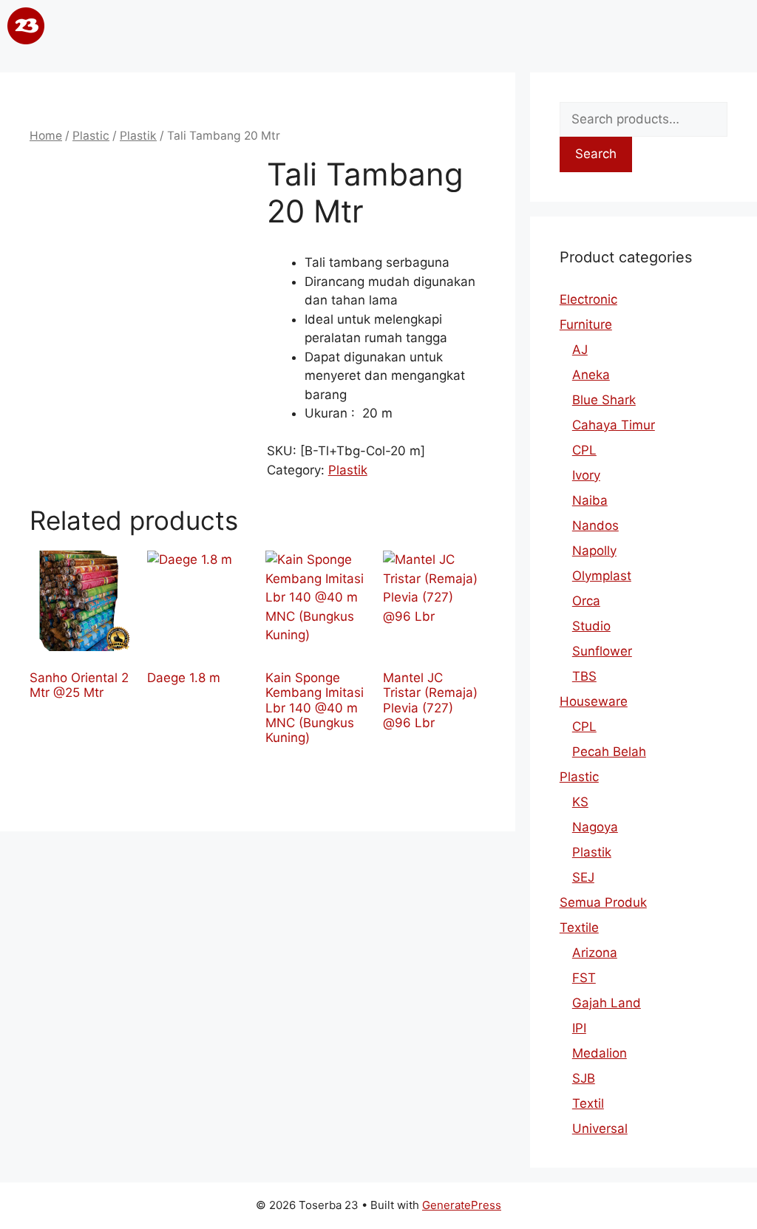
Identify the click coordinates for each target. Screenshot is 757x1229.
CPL (584, 450)
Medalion (599, 1053)
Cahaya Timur (613, 425)
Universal (600, 1128)
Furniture (586, 324)
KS (580, 801)
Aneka (591, 374)
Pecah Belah (609, 751)
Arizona (594, 952)
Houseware (594, 701)
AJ (580, 349)
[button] (377, 29)
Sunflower (602, 651)
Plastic (90, 136)
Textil (588, 1103)
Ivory (586, 475)
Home (46, 136)
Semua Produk (603, 902)
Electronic (588, 299)
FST (584, 977)
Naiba (590, 500)
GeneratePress (461, 1205)
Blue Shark (604, 399)
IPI (579, 1028)
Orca (586, 600)
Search (596, 153)
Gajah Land (606, 1002)
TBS (584, 676)
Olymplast (601, 575)
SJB (583, 1078)
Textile (579, 927)
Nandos (595, 525)
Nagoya (595, 827)
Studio (591, 626)
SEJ (583, 877)
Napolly (594, 550)
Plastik (138, 136)
